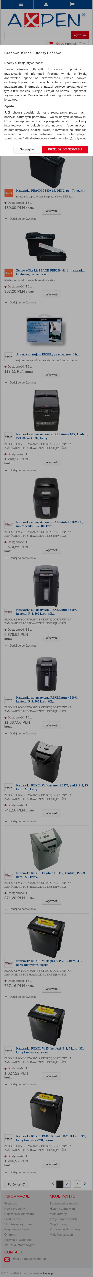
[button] (26, 149)
